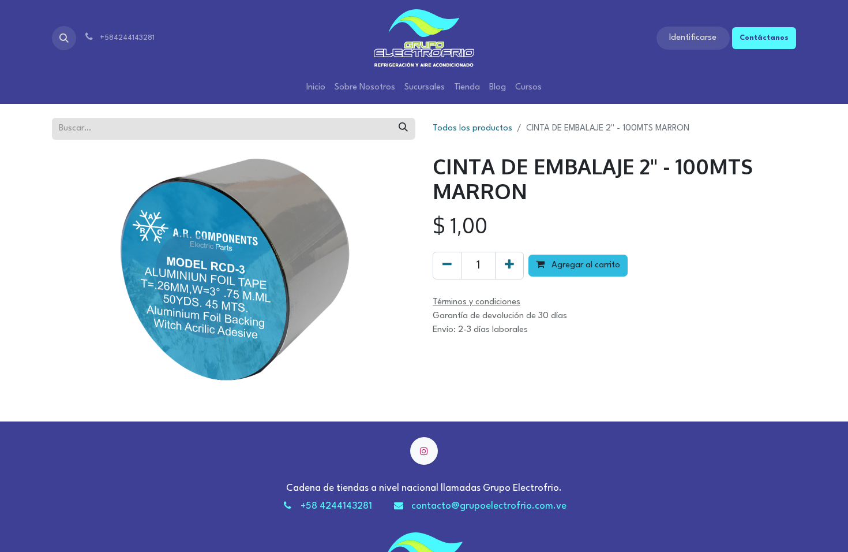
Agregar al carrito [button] (584, 265)
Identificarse (692, 37)
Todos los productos (472, 128)
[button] (64, 38)
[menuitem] (316, 87)
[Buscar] (403, 129)
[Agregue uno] (509, 265)
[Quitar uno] (447, 265)
